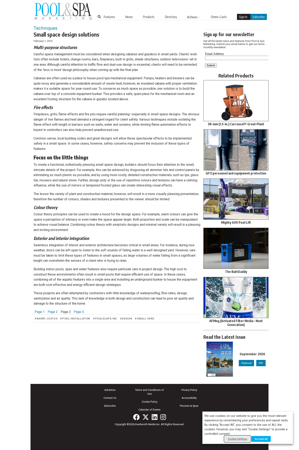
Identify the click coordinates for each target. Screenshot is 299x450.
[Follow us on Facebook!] (136, 417)
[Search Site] (99, 16)
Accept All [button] (261, 438)
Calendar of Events (149, 409)
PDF (261, 363)
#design (126, 318)
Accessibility (189, 397)
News (129, 17)
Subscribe (258, 17)
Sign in (243, 17)
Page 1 (40, 312)
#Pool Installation (75, 318)
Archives (192, 17)
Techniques (45, 28)
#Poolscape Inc (105, 318)
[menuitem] (109, 16)
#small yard (144, 318)
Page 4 (79, 312)
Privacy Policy (189, 389)
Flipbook (246, 363)
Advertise (110, 389)
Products (149, 17)
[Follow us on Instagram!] (163, 417)
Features (109, 17)
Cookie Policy (149, 401)
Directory (171, 17)
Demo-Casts (219, 17)
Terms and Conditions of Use (149, 391)
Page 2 (53, 312)
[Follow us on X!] (145, 417)
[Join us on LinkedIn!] (154, 417)
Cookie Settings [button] (237, 438)
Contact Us (110, 397)
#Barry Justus (46, 318)
